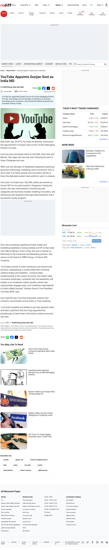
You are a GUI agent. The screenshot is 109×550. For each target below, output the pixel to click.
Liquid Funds (26, 521)
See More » (104, 182)
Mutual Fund (61, 64)
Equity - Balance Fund (51, 506)
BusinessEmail (73, 5)
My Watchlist (103, 14)
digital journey (43, 470)
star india (27, 465)
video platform (8, 470)
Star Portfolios (80, 14)
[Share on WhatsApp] (83, 543)
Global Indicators (71, 509)
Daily (7, 503)
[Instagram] (97, 543)
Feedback (46, 542)
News (45, 5)
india (5, 465)
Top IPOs (6, 512)
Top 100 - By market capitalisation (10, 525)
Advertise (13, 542)
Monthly (17, 503)
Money (58, 5)
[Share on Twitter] (48, 88)
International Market (33, 64)
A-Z (2, 500)
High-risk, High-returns (29, 503)
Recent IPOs (4, 515)
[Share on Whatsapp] (39, 88)
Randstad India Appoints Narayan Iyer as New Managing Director (41, 372)
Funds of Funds (27, 515)
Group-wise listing (6, 509)
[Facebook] (92, 543)
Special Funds (27, 518)
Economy (49, 64)
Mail (36, 5)
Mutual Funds (31, 14)
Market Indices (70, 515)
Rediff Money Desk (9, 87)
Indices (12, 13)
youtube (6, 460)
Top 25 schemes (27, 500)
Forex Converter (71, 512)
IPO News (12, 515)
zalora (15, 465)
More (99, 5)
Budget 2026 (48, 515)
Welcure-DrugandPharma (72, 135)
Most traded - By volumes (8, 521)
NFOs (24, 528)
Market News (7, 64)
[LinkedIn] (107, 543)
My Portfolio (92, 14)
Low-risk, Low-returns (29, 509)
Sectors (21, 13)
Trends (69, 13)
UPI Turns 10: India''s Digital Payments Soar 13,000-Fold (39, 435)
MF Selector (26, 531)
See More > (104, 139)
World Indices (70, 521)
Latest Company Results (8, 528)
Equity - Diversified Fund (52, 509)
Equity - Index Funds (51, 500)
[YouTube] (102, 543)
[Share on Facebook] (43, 88)
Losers (61, 13)
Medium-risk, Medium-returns (31, 506)
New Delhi (20, 87)
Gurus (84, 5)
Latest (18, 64)
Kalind (65, 118)
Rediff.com (73, 542)
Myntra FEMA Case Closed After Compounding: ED (41, 393)
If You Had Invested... (72, 506)
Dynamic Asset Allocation (30, 525)
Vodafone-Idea (68, 131)
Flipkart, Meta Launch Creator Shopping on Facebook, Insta (40, 414)
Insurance (42, 13)
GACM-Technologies (70, 127)
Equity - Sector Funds (51, 503)
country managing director (39, 460)
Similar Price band (6, 518)
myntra (40, 465)
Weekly (12, 503)
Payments (24, 5)
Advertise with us (71, 525)
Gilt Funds (26, 512)
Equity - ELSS (48, 497)
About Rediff (3, 543)
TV (91, 5)
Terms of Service (34, 543)
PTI (7, 323)
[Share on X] (88, 543)
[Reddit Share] (52, 88)
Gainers (52, 13)
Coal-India (66, 122)
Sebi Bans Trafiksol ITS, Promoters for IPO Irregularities (95, 153)
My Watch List (70, 503)
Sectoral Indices (70, 518)
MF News (47, 512)
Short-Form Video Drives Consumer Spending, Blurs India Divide (41, 351)
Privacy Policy (24, 543)
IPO (70, 64)
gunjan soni (19, 460)
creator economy (25, 470)
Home (13, 5)
